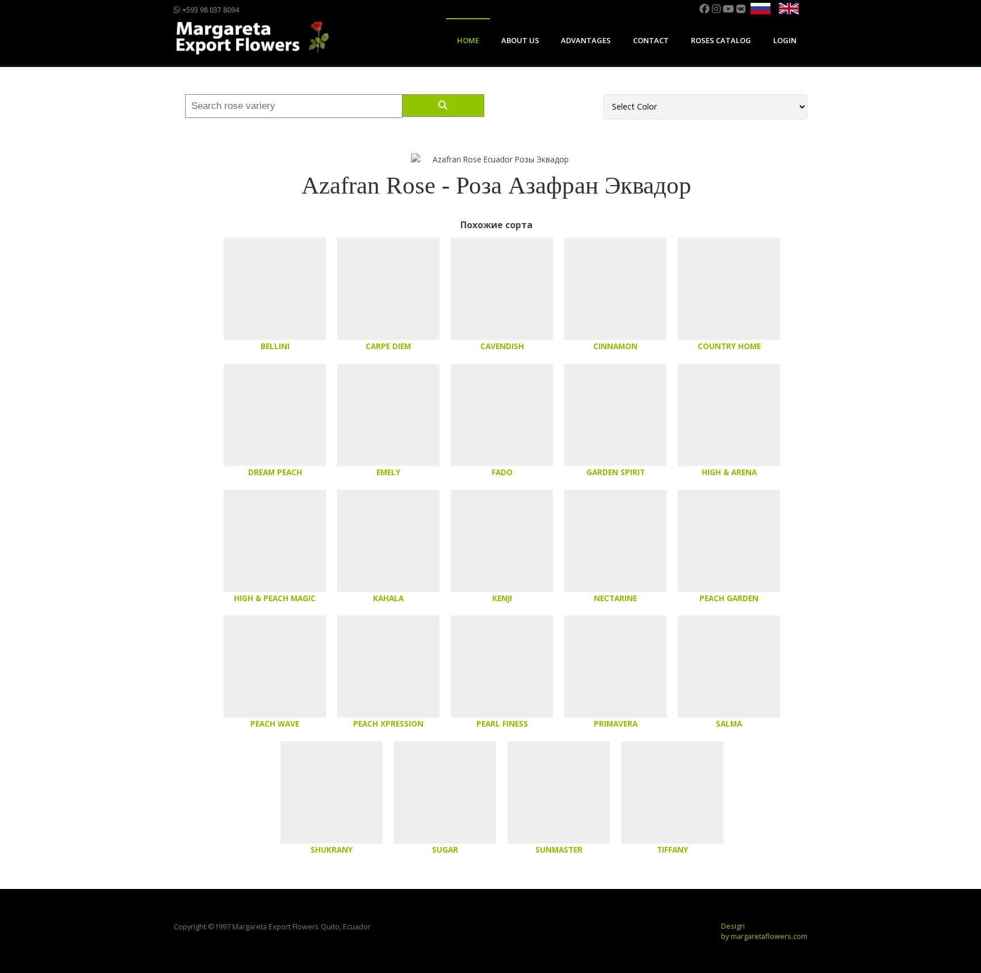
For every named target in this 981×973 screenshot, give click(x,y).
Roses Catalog (721, 40)
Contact (651, 40)
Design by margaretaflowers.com (764, 931)
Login (784, 40)
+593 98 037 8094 (210, 10)
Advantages (586, 40)
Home (468, 40)
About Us (520, 40)
